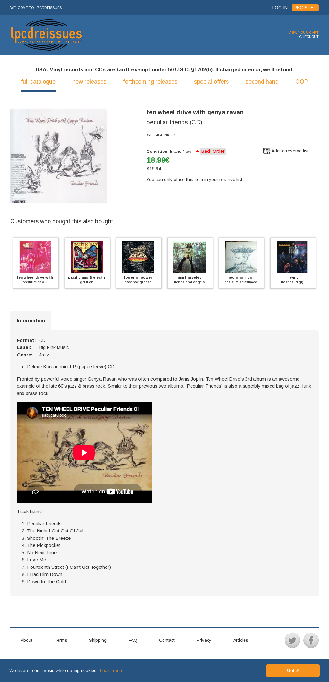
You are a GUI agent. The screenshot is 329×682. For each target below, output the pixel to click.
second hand (262, 81)
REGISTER (305, 7)
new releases (89, 81)
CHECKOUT (309, 37)
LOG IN (280, 7)
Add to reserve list (290, 150)
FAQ (133, 640)
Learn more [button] (112, 670)
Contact (167, 640)
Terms (60, 640)
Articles (240, 640)
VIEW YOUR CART (304, 32)
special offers (211, 81)
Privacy (204, 640)
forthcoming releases (150, 81)
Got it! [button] (293, 670)
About (26, 640)
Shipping (98, 640)
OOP (301, 81)
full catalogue (38, 81)
